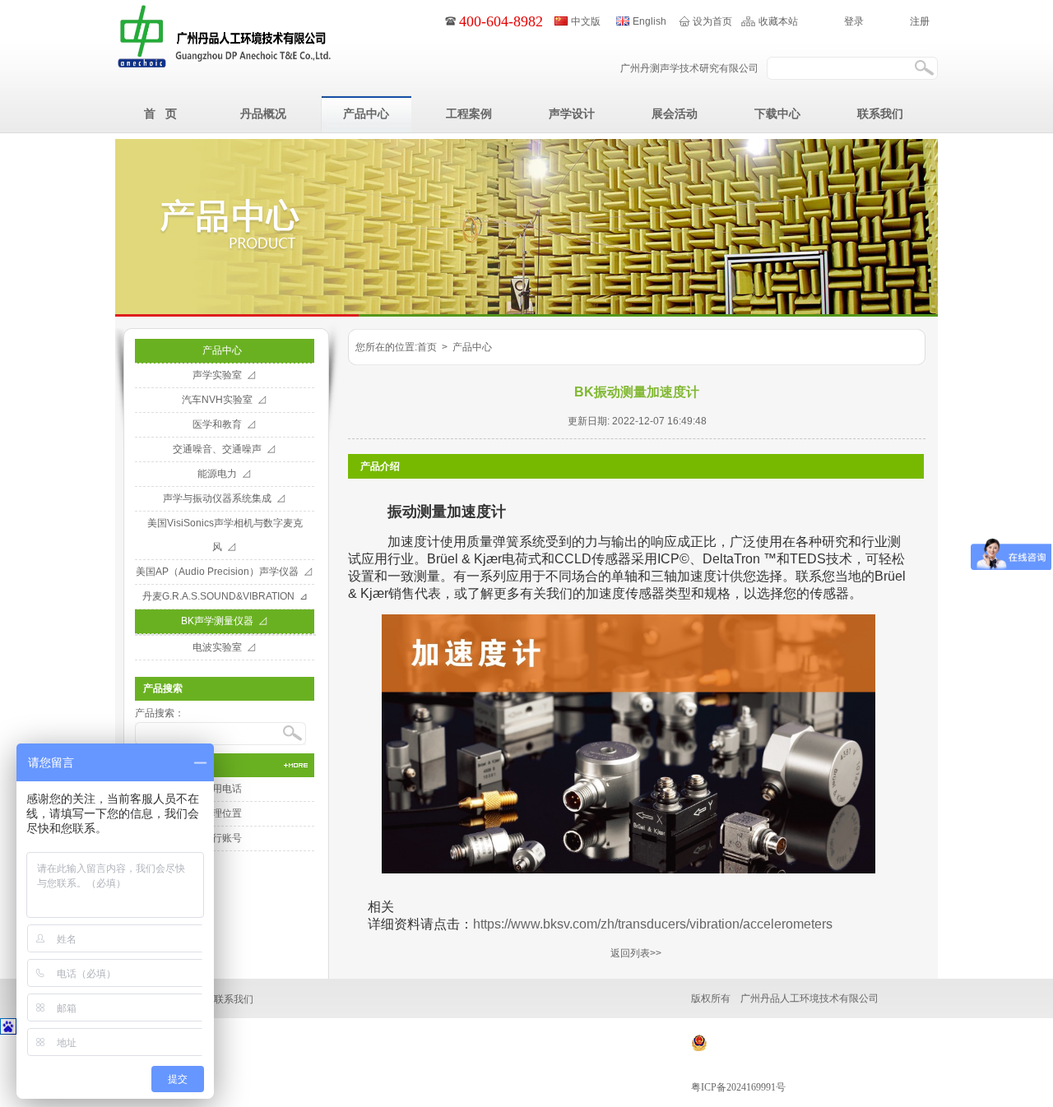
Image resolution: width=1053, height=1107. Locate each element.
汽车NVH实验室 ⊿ (224, 399)
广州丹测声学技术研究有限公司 (689, 68)
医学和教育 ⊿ (225, 424)
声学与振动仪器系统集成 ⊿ (224, 498)
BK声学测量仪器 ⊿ (224, 621)
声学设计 (572, 113)
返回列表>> (635, 953)
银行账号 (224, 838)
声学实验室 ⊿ (225, 375)
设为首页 (712, 21)
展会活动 (675, 113)
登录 (854, 21)
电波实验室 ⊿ (225, 647)
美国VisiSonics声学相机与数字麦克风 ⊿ (225, 535)
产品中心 (366, 113)
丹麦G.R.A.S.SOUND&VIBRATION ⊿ (225, 596)
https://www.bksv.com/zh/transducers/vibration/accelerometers (653, 924)
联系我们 (880, 113)
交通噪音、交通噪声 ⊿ (224, 449)
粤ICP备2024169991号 (738, 1087)
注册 (920, 21)
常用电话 (224, 788)
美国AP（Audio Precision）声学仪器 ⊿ (224, 571)
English (649, 21)
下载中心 (777, 113)
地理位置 (224, 813)
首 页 (160, 113)
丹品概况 (263, 113)
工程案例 (469, 113)
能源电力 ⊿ (224, 473)
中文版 (586, 21)
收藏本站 (778, 21)
